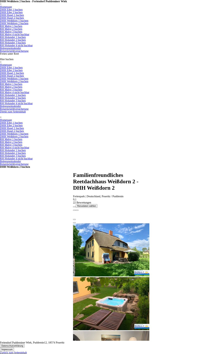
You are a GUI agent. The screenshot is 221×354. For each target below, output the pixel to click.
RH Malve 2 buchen (11, 28)
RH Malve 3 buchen (11, 31)
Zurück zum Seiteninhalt (13, 352)
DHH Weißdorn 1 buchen (14, 20)
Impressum (7, 349)
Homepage (6, 6)
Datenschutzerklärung (12, 346)
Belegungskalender (10, 48)
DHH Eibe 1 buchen (11, 9)
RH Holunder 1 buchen (13, 37)
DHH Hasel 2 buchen (12, 17)
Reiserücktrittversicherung (14, 50)
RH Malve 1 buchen (11, 26)
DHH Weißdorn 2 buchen (14, 23)
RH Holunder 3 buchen (13, 42)
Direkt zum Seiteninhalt (13, 111)
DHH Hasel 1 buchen (12, 15)
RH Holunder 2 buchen (13, 39)
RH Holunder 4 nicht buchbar (16, 45)
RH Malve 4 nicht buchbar (14, 34)
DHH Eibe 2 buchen (11, 12)
